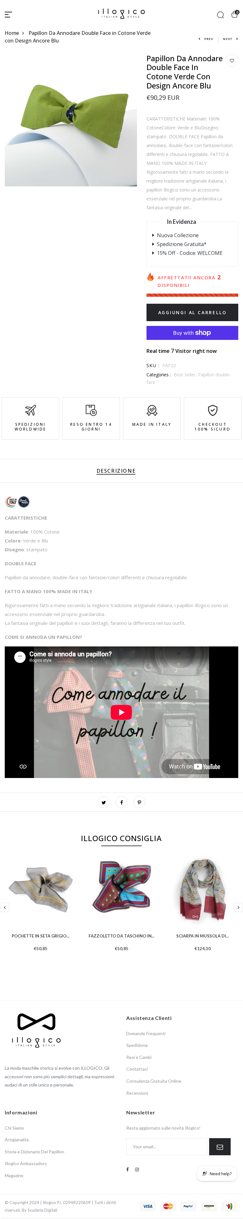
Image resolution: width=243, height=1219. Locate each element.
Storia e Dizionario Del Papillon (34, 1151)
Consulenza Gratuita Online (153, 1081)
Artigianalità (17, 1139)
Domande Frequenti (145, 1033)
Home (12, 32)
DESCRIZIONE (116, 470)
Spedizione (137, 1045)
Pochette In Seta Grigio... (40, 935)
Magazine (14, 1175)
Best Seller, (186, 375)
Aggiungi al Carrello (192, 312)
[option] (40, 912)
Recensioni (137, 1093)
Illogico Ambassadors (26, 1163)
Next (228, 39)
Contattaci (137, 1069)
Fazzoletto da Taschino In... (121, 935)
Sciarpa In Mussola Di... (202, 935)
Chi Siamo (14, 1128)
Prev (209, 39)
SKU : (152, 365)
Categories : (158, 375)
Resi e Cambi (139, 1057)
